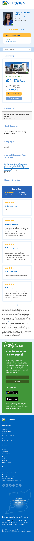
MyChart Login (5, 458)
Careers (4, 433)
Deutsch (25, 522)
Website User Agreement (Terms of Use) (11, 480)
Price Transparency (6, 462)
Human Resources (6, 474)
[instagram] (13, 485)
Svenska (22, 524)
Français (19, 522)
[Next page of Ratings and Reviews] (20, 305)
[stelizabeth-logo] (12, 2)
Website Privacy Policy (7, 478)
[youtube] (17, 485)
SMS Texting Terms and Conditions (10, 476)
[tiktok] (7, 485)
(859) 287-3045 (11, 41)
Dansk (15, 520)
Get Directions (15, 98)
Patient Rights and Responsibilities (10, 473)
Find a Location (6, 453)
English (4, 522)
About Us (4, 429)
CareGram (5, 451)
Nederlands (22, 520)
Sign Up (17, 381)
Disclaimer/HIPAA (6, 471)
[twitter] (10, 485)
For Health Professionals (8, 435)
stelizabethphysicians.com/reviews (10, 321)
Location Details (14, 94)
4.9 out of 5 (22, 29)
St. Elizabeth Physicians (7, 440)
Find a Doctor (5, 455)
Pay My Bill (4, 460)
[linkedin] (20, 485)
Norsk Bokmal (7, 524)
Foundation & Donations (8, 437)
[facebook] (3, 485)
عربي (4, 520)
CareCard (4, 449)
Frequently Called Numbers (8, 456)
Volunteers (4, 439)
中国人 (9, 520)
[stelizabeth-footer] (8, 419)
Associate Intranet (6, 431)
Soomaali (11, 522)
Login (17, 377)
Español (15, 524)
